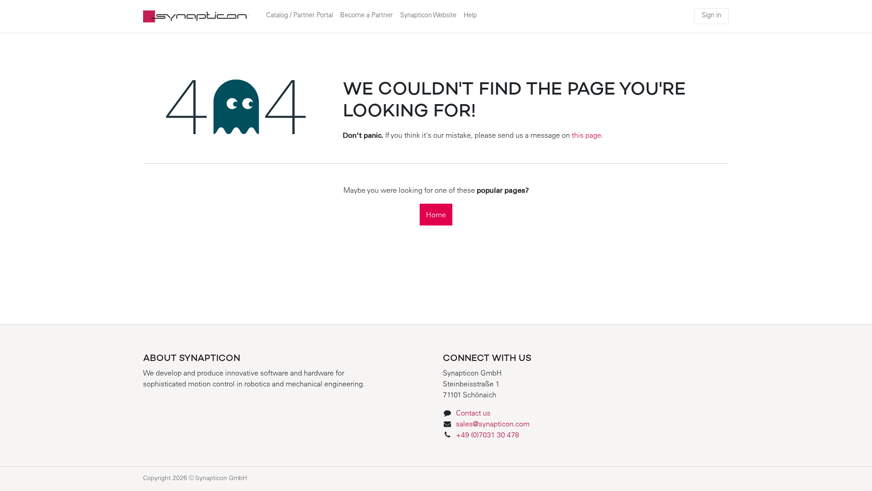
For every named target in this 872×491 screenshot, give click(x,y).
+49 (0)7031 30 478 (488, 435)
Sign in (711, 16)
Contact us (473, 413)
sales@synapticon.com (493, 424)
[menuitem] (300, 16)
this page (586, 136)
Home (436, 215)
